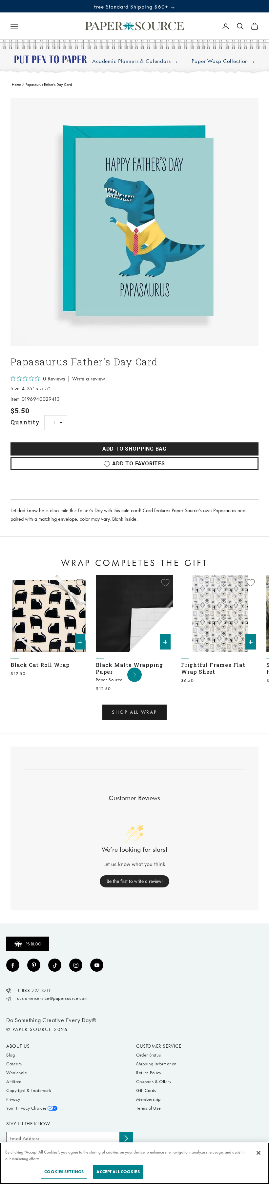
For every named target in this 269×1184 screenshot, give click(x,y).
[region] (134, 222)
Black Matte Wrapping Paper (129, 668)
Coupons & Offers (153, 1081)
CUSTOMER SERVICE (158, 1046)
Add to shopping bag (134, 449)
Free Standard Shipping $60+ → (134, 6)
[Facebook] (12, 965)
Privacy (13, 1099)
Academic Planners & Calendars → (135, 61)
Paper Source (109, 680)
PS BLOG (33, 943)
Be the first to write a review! (135, 881)
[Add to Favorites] (80, 583)
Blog (10, 1055)
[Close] (258, 1153)
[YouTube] (96, 965)
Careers (14, 1064)
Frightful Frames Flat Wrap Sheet (213, 668)
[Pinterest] (33, 965)
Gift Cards (146, 1090)
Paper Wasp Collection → (224, 61)
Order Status (148, 1055)
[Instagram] (75, 965)
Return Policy (148, 1073)
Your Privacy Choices (26, 1108)
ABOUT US (18, 1046)
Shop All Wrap (134, 712)
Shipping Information (156, 1064)
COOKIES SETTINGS (64, 1171)
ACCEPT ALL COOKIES (117, 1171)
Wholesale (16, 1073)
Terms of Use (148, 1108)
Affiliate (13, 1081)
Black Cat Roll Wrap (40, 664)
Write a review (88, 379)
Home (16, 84)
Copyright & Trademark (29, 1090)
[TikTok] (54, 965)
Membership (148, 1099)
